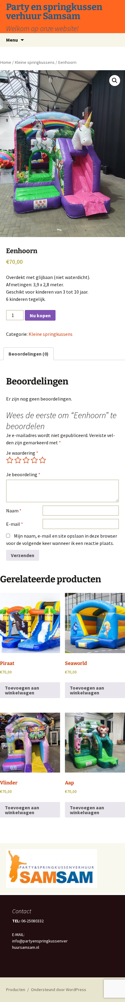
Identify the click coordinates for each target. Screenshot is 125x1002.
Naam (14, 511)
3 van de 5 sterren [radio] (26, 460)
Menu (12, 40)
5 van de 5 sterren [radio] (42, 460)
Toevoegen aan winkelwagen (22, 690)
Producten (15, 989)
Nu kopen (40, 315)
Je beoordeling (23, 474)
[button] (114, 80)
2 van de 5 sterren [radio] (18, 460)
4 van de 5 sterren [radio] (34, 460)
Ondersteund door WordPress (58, 989)
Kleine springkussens (35, 62)
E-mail (14, 524)
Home (5, 62)
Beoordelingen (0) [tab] (28, 354)
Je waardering (22, 453)
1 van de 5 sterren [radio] (9, 460)
